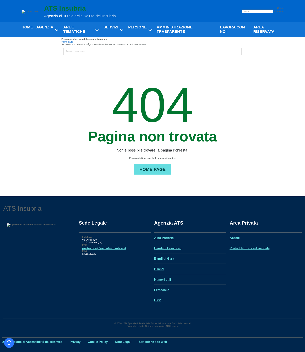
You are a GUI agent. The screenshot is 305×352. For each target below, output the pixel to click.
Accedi (235, 238)
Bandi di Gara (164, 258)
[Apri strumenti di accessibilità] (9, 343)
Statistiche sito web (153, 341)
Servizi (111, 27)
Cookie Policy (98, 341)
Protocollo (161, 290)
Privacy (75, 341)
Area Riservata (264, 29)
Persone (137, 27)
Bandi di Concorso (167, 248)
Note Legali (123, 341)
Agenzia (44, 27)
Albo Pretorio (164, 238)
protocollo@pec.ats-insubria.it (104, 248)
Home (27, 27)
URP (157, 300)
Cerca (280, 8)
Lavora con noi (232, 29)
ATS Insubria (80, 11)
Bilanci (159, 269)
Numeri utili (162, 279)
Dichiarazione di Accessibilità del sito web (32, 341)
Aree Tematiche (74, 29)
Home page (67, 41)
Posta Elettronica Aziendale (250, 248)
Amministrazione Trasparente (175, 29)
